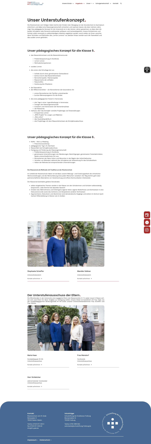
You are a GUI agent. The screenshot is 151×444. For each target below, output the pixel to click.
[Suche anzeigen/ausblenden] (121, 3)
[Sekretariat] (147, 222)
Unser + (89, 3)
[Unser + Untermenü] (93, 3)
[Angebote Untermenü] (84, 3)
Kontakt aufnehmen (33, 278)
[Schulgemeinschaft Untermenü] (110, 3)
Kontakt (115, 3)
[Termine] (147, 214)
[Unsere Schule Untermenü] (73, 3)
